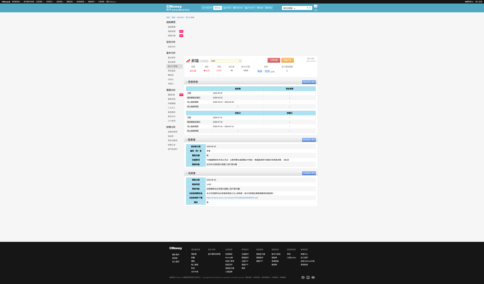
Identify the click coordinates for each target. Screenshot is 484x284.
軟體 (193, 257)
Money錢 (229, 257)
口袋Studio (291, 257)
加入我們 (175, 261)
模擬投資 (70, 2)
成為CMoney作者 (308, 261)
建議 (315, 10)
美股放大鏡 (229, 268)
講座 (193, 261)
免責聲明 (283, 277)
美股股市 (245, 257)
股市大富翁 (276, 254)
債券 (243, 268)
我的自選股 (288, 8)
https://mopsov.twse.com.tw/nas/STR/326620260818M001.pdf (232, 198)
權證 (261, 8)
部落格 (174, 258)
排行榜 (228, 8)
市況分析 (251, 8)
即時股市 (49, 2)
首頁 (168, 17)
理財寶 (193, 254)
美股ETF (245, 264)
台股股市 (245, 254)
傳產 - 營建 (263, 71)
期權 (270, 8)
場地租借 (304, 264)
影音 (193, 268)
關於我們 (175, 254)
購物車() (470, 2)
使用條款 (257, 277)
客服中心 (304, 254)
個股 (219, 8)
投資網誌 (228, 254)
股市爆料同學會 (29, 2)
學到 (289, 254)
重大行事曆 (190, 17)
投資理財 (39, 2)
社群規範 (275, 277)
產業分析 (239, 8)
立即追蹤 (274, 60)
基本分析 (180, 17)
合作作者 (194, 272)
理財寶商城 (16, 2)
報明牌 (274, 264)
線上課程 (194, 264)
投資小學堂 (229, 261)
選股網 (274, 257)
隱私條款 (248, 277)
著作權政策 (265, 277)
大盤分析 (208, 8)
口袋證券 (228, 272)
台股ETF (245, 261)
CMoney (5, 2)
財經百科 (228, 264)
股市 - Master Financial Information (179, 8)
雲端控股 (275, 261)
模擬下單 (287, 60)
